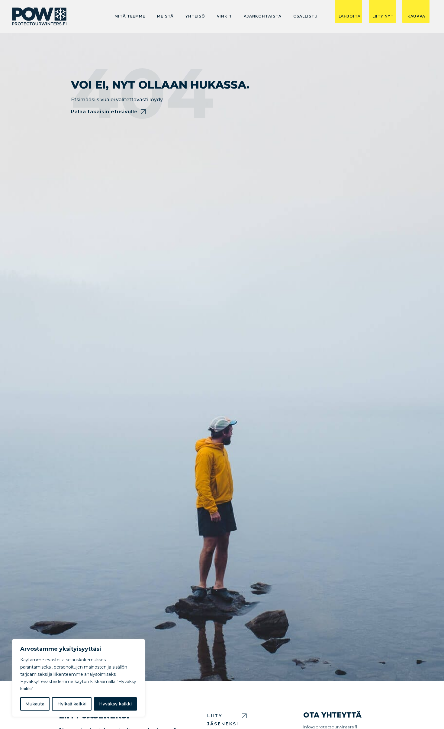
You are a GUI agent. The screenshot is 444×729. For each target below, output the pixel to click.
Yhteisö (195, 16)
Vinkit (224, 16)
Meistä (165, 16)
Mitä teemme (129, 16)
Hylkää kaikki (71, 704)
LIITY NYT (383, 16)
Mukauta (34, 704)
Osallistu (305, 16)
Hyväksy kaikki (115, 704)
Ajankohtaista (263, 16)
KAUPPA (416, 16)
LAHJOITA (350, 16)
